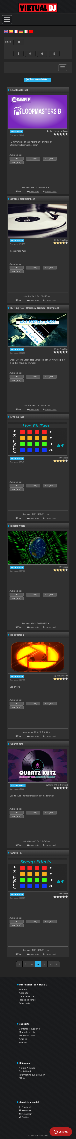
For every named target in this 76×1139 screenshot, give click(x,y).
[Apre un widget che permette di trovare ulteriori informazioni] (60, 1132)
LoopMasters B (19, 90)
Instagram (26, 1114)
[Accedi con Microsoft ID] (30, 54)
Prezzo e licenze (27, 999)
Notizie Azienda (27, 1068)
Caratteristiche (26, 996)
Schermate (24, 1003)
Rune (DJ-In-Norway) (58, 785)
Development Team (59, 131)
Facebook (26, 1107)
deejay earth (62, 676)
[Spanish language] (11, 31)
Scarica (23, 989)
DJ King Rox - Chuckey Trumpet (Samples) (34, 308)
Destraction (17, 635)
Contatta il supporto (29, 1028)
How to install (51, 191)
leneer (65, 458)
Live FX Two (17, 417)
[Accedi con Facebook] (18, 54)
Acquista (23, 993)
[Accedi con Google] (54, 54)
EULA (22, 1078)
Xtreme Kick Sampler (22, 199)
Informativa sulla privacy (32, 1074)
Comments (34, 191)
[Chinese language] (31, 31)
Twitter (25, 1117)
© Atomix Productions (38, 1135)
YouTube (26, 1110)
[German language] (21, 31)
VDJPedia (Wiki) (27, 1035)
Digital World (17, 526)
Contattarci (25, 1071)
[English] (6, 31)
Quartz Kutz (17, 744)
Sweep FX (16, 853)
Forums (23, 1042)
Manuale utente (27, 1032)
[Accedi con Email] (18, 42)
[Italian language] (26, 31)
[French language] (16, 31)
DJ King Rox (62, 240)
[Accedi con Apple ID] (42, 54)
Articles (23, 1039)
